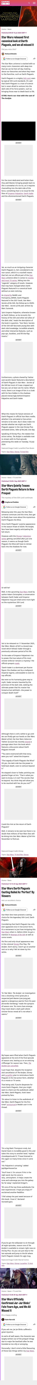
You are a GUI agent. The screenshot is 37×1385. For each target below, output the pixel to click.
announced (11, 1104)
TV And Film (24, 452)
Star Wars (10, 452)
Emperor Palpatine (15, 193)
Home (4, 29)
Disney (17, 452)
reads (17, 663)
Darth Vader (28, 193)
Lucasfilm (9, 1075)
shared (27, 742)
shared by (8, 295)
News (9, 29)
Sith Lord (26, 78)
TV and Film (17, 478)
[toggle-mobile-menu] (34, 3)
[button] (34, 59)
